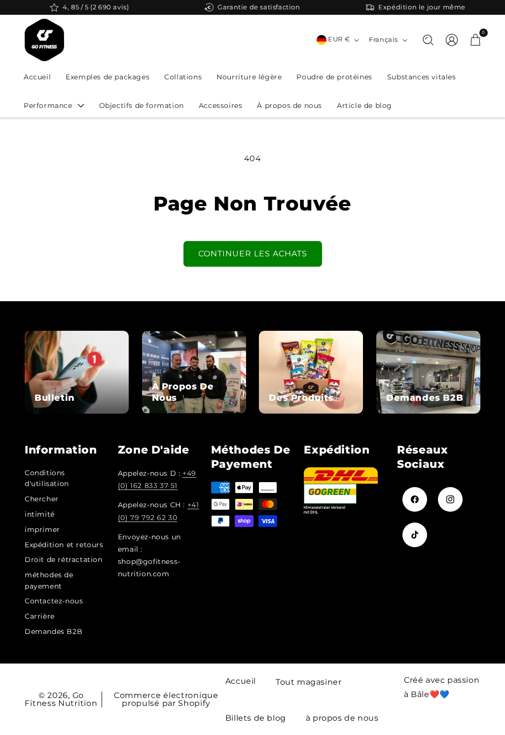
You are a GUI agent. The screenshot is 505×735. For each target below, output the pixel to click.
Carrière (40, 616)
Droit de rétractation (64, 559)
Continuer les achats (252, 253)
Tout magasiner (308, 682)
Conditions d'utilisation (47, 478)
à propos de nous (342, 718)
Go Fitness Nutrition (61, 699)
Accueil (240, 681)
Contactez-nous (54, 600)
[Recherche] (428, 40)
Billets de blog (255, 718)
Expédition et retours (64, 544)
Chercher (42, 498)
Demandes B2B (53, 631)
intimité (40, 514)
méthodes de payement (49, 580)
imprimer (42, 529)
